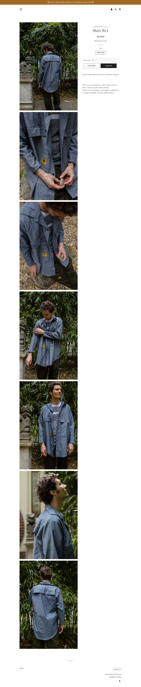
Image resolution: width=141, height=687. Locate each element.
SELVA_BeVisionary (115, 674)
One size (100, 52)
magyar (116, 669)
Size (100, 48)
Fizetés (108, 66)
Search (21, 668)
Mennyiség (87, 60)
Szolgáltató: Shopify (115, 677)
